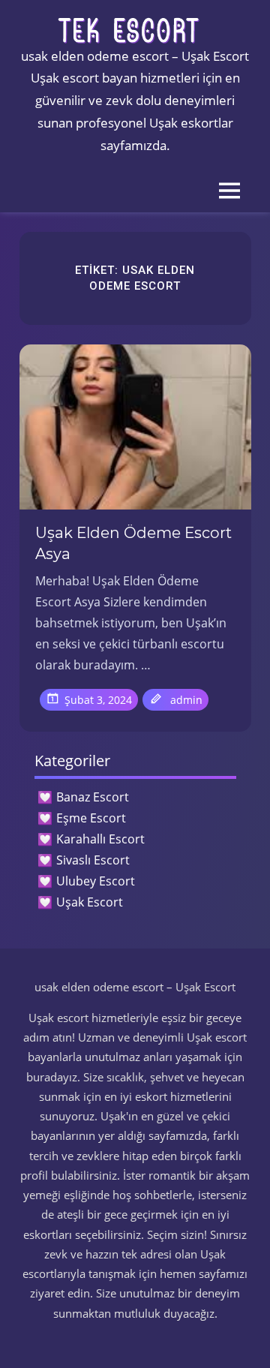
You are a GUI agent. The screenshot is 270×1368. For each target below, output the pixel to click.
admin (186, 700)
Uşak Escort (89, 902)
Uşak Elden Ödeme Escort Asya (133, 543)
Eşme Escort (91, 818)
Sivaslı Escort (93, 860)
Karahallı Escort (100, 839)
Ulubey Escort (95, 881)
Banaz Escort (92, 797)
